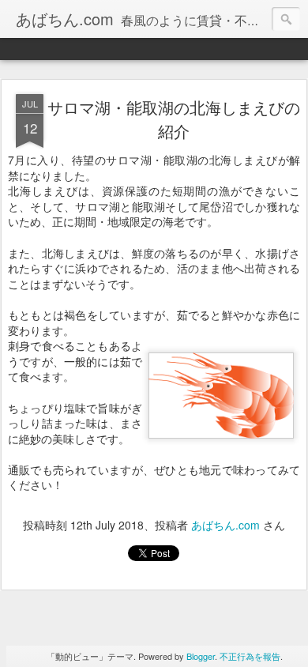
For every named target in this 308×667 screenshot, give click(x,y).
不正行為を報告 (250, 656)
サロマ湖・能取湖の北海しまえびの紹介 (173, 119)
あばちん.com (225, 525)
